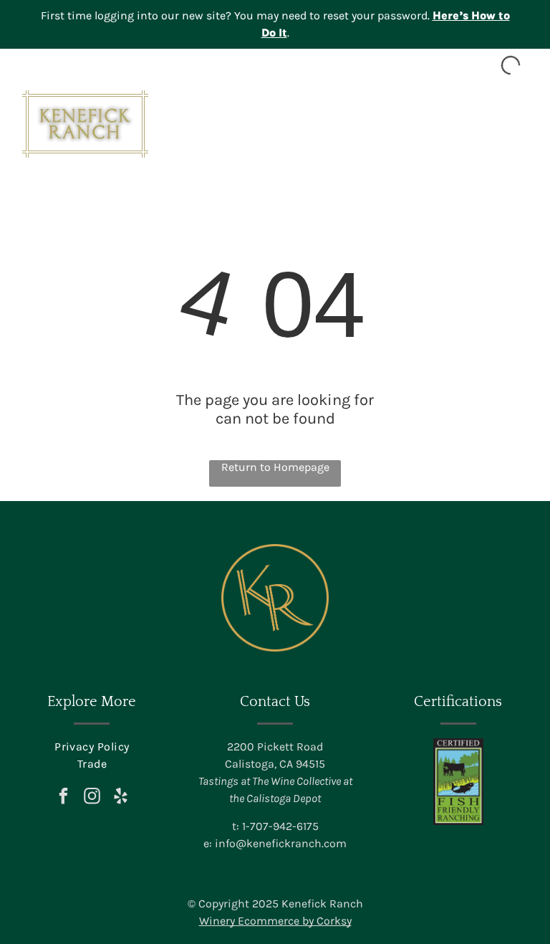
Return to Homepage (275, 467)
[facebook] (63, 797)
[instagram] (92, 797)
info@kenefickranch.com (281, 843)
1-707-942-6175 (280, 826)
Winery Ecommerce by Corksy (275, 921)
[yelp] (120, 797)
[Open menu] (517, 124)
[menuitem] (92, 746)
